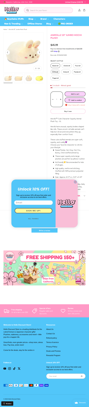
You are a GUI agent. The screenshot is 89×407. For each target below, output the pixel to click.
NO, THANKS (33, 219)
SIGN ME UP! (33, 211)
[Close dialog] (75, 182)
